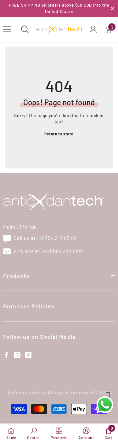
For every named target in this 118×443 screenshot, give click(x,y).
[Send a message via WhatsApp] (105, 405)
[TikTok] (28, 355)
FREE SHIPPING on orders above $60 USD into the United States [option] (59, 8)
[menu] (7, 29)
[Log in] (93, 29)
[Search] (25, 29)
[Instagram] (17, 355)
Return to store (59, 134)
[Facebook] (6, 355)
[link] (33, 433)
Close (112, 8)
